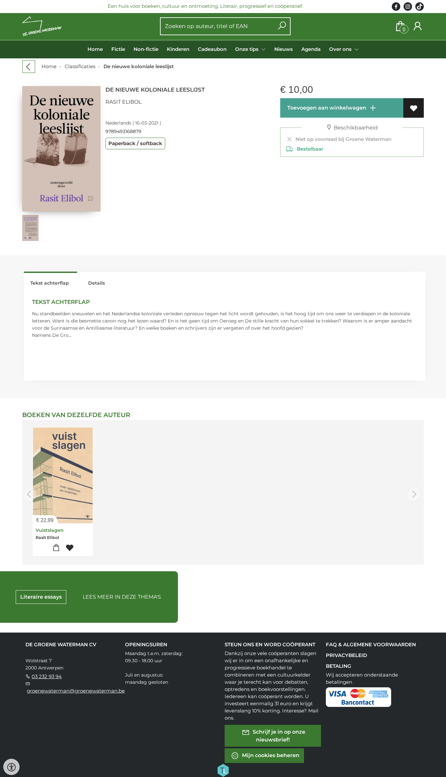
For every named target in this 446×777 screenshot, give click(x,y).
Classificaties (80, 66)
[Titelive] (223, 770)
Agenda (311, 49)
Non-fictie (146, 49)
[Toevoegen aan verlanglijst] (413, 108)
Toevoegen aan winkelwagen (326, 108)
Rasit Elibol (123, 102)
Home (95, 49)
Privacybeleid (346, 655)
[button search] (282, 26)
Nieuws (283, 49)
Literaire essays (41, 597)
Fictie (118, 49)
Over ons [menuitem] (341, 49)
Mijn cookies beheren (270, 755)
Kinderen (178, 49)
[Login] (417, 26)
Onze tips (247, 49)
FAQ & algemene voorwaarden (371, 644)
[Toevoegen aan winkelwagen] (56, 548)
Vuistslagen (50, 530)
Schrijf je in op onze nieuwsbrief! (278, 736)
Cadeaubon (212, 49)
